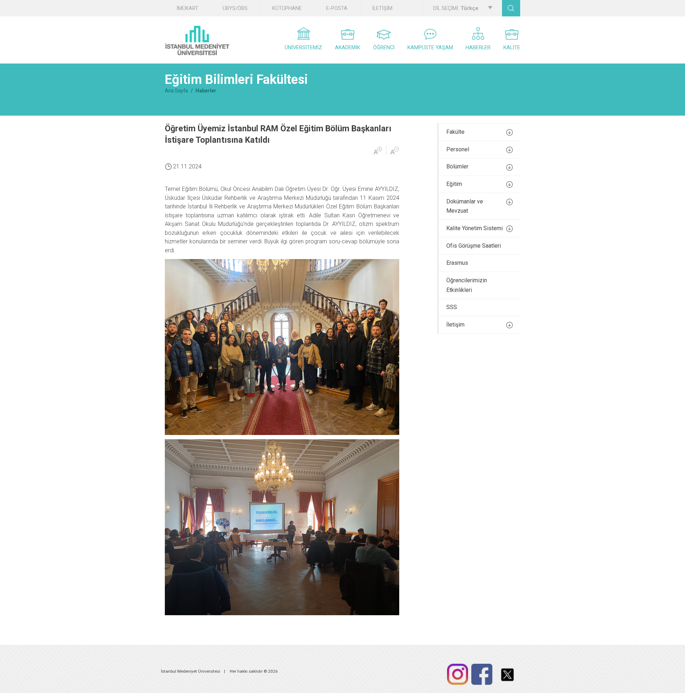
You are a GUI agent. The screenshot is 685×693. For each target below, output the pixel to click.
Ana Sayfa (176, 90)
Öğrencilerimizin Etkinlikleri (466, 285)
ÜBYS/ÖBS (235, 8)
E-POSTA (336, 8)
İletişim (455, 324)
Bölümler (457, 166)
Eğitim (454, 184)
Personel (457, 149)
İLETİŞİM (382, 8)
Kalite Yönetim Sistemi (474, 228)
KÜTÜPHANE (287, 8)
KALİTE (511, 47)
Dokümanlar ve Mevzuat (464, 206)
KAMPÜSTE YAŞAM (430, 47)
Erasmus (457, 262)
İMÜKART (187, 8)
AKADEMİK (347, 47)
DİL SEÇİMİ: (455, 8)
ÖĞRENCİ (384, 47)
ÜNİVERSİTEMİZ (303, 47)
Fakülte (455, 131)
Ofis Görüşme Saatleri (473, 245)
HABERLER (478, 47)
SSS (451, 307)
